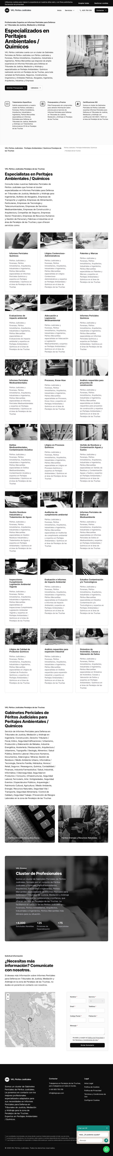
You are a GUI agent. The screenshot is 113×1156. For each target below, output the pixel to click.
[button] (30, 1019)
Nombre (73, 997)
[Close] (107, 1128)
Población (93, 1016)
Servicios (68, 10)
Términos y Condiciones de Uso (86, 1040)
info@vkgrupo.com (56, 1093)
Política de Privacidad (95, 1038)
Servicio (92, 997)
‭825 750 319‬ (87, 10)
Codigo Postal (76, 1016)
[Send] (106, 1140)
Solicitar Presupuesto (15, 88)
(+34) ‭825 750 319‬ (56, 1089)
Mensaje (74, 1026)
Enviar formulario (87, 1045)
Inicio (59, 10)
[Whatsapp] (106, 1149)
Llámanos (34, 88)
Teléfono (92, 1006)
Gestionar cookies (101, 3)
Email (72, 1006)
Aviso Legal (88, 1083)
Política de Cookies (91, 1087)
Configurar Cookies (92, 1100)
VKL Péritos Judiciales (20, 10)
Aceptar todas (83, 3)
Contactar (100, 10)
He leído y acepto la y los (89, 1039)
